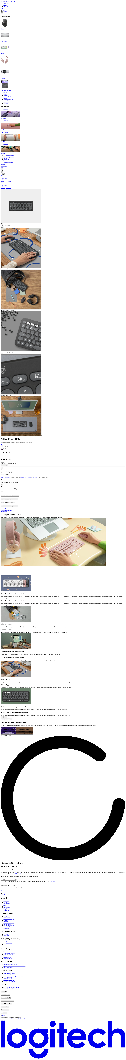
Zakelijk (5, 5)
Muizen (5, 916)
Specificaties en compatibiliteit (7, 495)
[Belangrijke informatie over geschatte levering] (2, 485)
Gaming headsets (7, 926)
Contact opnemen (8, 977)
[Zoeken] (2, 169)
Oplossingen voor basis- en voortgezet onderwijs (15, 966)
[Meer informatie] (2, 353)
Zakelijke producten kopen (10, 953)
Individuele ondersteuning (9, 973)
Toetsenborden (4, 178)
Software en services (8, 954)
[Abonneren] (15, 880)
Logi (2, 175)
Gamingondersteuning (9, 974)
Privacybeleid (14, 1018)
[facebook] (4, 890)
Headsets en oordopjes (9, 919)
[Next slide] (5, 717)
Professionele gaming (8, 943)
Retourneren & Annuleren (9, 981)
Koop (2, 11)
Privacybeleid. (53, 881)
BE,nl (3, 10)
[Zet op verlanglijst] (2, 224)
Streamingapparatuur (8, 945)
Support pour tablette (5, 477)
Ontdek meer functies (5, 719)
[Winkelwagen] (1, 174)
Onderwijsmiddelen (8, 967)
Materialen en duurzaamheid (7, 499)
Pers (4, 906)
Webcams (6, 920)
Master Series (7, 934)
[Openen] (3, 174)
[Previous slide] (2, 717)
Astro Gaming (7, 941)
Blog (5, 905)
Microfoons (6, 928)
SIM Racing (6, 944)
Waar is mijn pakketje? (9, 980)
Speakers (6, 921)
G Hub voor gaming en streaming (11, 987)
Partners (5, 955)
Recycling (6, 909)
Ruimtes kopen (7, 952)
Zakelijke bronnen (8, 958)
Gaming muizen (7, 924)
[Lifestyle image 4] (21, 374)
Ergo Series (6, 935)
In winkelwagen (4, 465)
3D (3, 227)
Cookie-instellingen (22, 1018)
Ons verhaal (6, 901)
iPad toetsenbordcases (9, 923)
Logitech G (6, 3)
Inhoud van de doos (5, 502)
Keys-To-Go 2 (23, 477)
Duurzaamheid (7, 907)
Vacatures (6, 902)
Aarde (2, 167)
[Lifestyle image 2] (21, 290)
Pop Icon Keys (36, 477)
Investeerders (7, 903)
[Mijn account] (2, 172)
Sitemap (29, 1018)
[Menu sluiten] (2, 13)
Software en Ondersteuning (7, 506)
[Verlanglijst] (2, 171)
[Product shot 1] (21, 206)
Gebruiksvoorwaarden (6, 1018)
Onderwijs (6, 6)
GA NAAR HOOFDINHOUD (8, 1)
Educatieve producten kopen (10, 964)
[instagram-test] (1, 890)
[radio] (1, 462)
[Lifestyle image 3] (21, 331)
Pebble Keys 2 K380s (6, 181)
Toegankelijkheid (7, 910)
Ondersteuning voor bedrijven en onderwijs (13, 976)
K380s (29, 477)
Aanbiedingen (4, 166)
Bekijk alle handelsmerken (21, 873)
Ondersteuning (4, 8)
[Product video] (21, 416)
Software (3, 164)
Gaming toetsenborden (9, 925)
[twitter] (3, 890)
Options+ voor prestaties (9, 988)
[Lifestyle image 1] (21, 248)
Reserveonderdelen (8, 978)
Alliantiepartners (7, 957)
